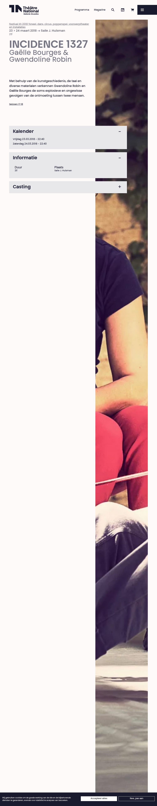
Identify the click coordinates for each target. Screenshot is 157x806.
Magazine (99, 10)
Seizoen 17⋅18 (16, 104)
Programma (82, 10)
